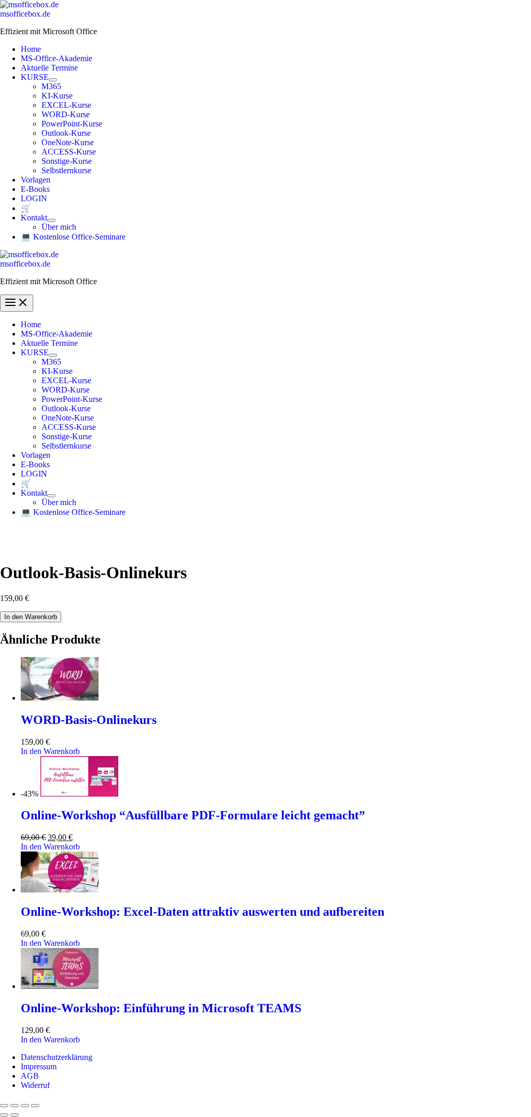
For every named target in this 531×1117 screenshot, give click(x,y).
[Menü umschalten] (53, 79)
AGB (30, 1075)
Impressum (39, 1066)
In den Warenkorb (30, 617)
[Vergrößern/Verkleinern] (4, 1105)
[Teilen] (25, 1105)
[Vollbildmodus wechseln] (14, 1105)
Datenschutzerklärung (56, 1057)
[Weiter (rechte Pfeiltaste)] (14, 1114)
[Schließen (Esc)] (35, 1105)
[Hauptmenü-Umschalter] (16, 303)
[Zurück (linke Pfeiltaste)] (4, 1114)
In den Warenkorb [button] (50, 751)
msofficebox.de (25, 13)
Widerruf (35, 1085)
